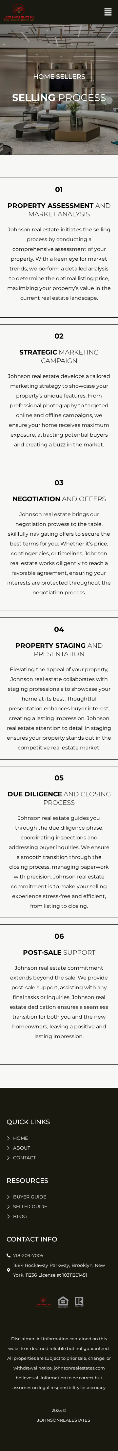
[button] (108, 12)
